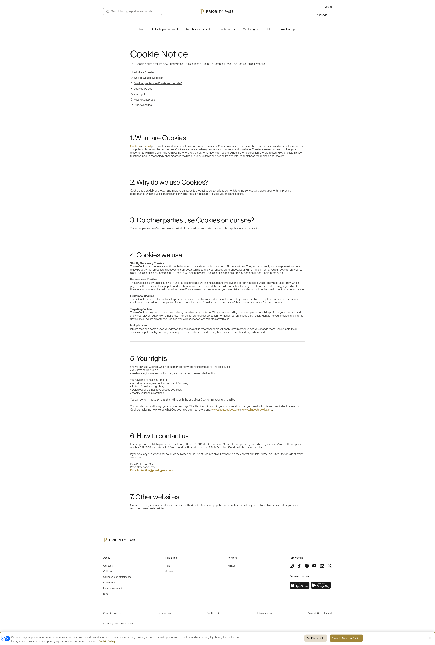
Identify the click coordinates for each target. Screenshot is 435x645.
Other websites (143, 105)
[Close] (429, 638)
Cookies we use (143, 88)
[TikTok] (299, 566)
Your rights (140, 94)
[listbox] (324, 15)
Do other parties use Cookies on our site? (158, 83)
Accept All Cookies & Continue (346, 638)
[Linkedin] (322, 566)
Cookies (135, 146)
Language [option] (321, 15)
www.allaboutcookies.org (257, 409)
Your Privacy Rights (315, 638)
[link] (300, 585)
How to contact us (144, 99)
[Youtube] (314, 566)
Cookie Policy (107, 641)
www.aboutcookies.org (225, 409)
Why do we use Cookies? (148, 78)
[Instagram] (292, 566)
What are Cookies (144, 72)
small (148, 146)
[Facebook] (307, 566)
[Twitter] (330, 566)
